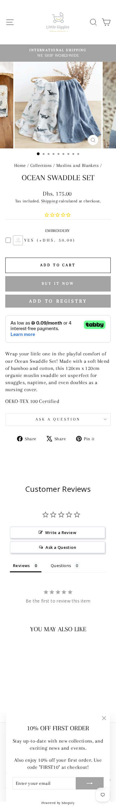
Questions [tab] (61, 565)
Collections (41, 165)
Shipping (49, 201)
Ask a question (58, 419)
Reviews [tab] (21, 565)
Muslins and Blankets (77, 165)
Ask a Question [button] (60, 547)
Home (20, 165)
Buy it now (58, 283)
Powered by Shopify (58, 803)
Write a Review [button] (60, 532)
